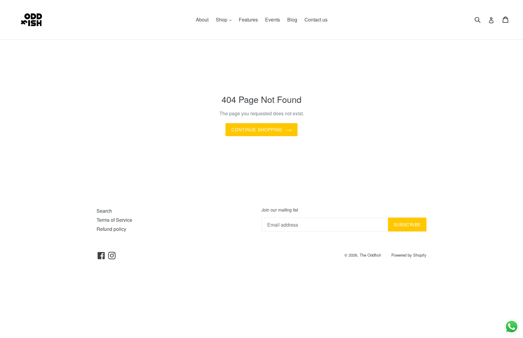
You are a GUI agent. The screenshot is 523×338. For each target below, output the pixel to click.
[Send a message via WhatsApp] (511, 326)
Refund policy (111, 228)
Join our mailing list (280, 209)
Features (248, 19)
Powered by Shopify (408, 255)
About (202, 19)
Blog (292, 19)
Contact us (315, 19)
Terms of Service (114, 219)
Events (272, 19)
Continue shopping (256, 129)
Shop (225, 19)
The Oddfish (370, 255)
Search (104, 210)
